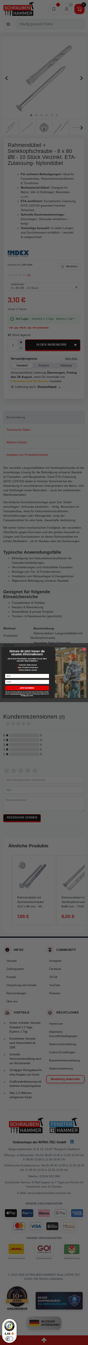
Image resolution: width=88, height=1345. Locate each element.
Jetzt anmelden (27, 688)
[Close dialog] (84, 649)
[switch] (9, 1338)
